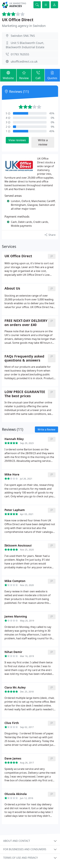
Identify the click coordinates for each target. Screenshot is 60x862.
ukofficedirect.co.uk (24, 61)
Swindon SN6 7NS (23, 36)
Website (8, 78)
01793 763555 (20, 54)
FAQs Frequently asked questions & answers (24, 358)
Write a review (43, 142)
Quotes (52, 78)
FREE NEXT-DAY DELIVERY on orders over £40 (25, 323)
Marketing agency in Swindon (24, 26)
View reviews (17, 140)
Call (38, 78)
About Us (12, 288)
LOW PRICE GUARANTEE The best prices (24, 394)
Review (24, 78)
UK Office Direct (17, 19)
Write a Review (46, 429)
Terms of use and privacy (20, 857)
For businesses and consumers (24, 849)
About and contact (16, 841)
